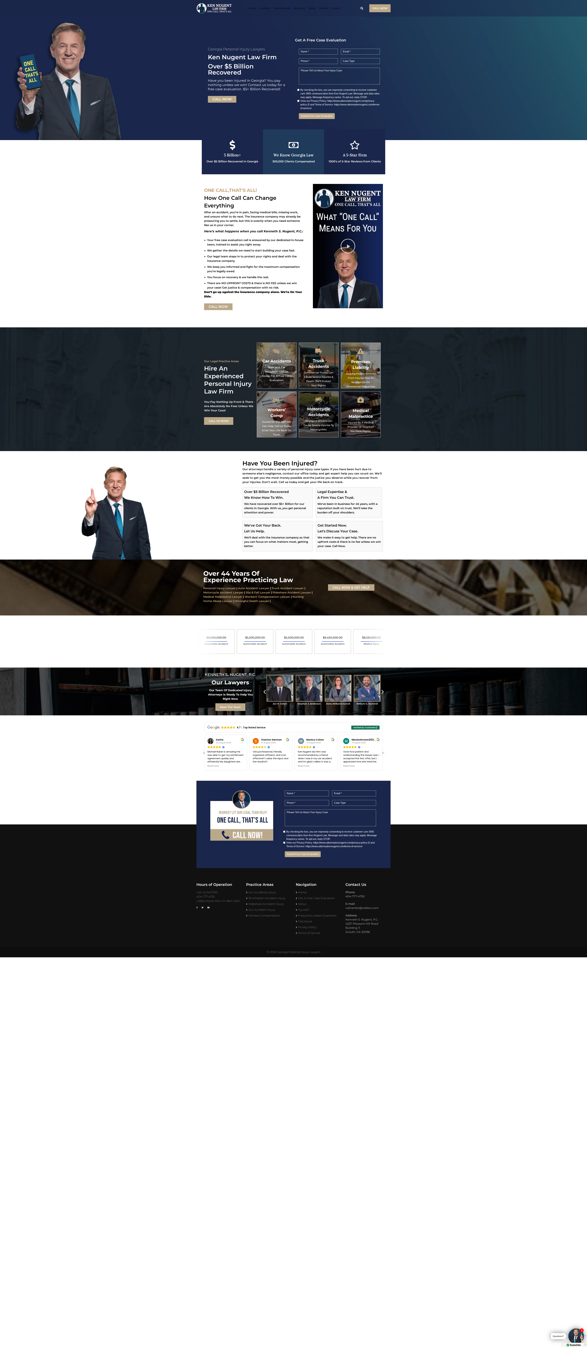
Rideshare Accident (286, 592)
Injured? (303, 909)
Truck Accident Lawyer (287, 588)
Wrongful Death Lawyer (252, 601)
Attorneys (299, 8)
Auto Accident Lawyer (253, 588)
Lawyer (305, 592)
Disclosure (305, 921)
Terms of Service (309, 933)
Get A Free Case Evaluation (316, 898)
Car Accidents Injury (262, 892)
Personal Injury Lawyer (219, 588)
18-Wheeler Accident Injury (266, 898)
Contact (335, 8)
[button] (348, 246)
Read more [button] (213, 766)
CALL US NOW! (219, 421)
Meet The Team (230, 707)
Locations (264, 8)
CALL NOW (380, 8)
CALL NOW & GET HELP (351, 587)
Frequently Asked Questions (317, 915)
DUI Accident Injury (261, 909)
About (312, 8)
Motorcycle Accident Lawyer (223, 592)
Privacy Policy (307, 927)
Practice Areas (282, 8)
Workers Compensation (264, 915)
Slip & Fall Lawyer (258, 592)
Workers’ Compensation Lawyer (267, 596)
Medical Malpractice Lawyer (222, 596)
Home (252, 8)
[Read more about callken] (214, 8)
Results (323, 8)
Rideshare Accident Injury (265, 904)
